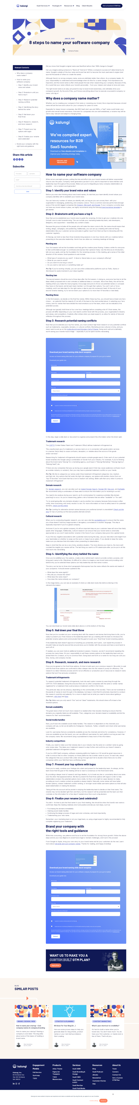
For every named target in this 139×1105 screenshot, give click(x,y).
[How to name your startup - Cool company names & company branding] (32, 1011)
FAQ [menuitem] (94, 1084)
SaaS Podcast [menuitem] (97, 1072)
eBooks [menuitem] (95, 1075)
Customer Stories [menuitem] (99, 1081)
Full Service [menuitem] (37, 1072)
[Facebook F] (19, 1084)
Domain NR (102, 489)
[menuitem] (43, 6)
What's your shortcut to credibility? (105, 1026)
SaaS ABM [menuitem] (76, 1069)
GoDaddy (121, 489)
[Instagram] (16, 1084)
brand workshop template (110, 207)
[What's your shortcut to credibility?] (107, 1011)
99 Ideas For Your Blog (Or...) (65, 1026)
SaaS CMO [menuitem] (77, 1077)
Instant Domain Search (89, 489)
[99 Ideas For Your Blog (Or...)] (69, 1011)
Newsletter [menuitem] (96, 1078)
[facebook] (14, 159)
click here (57, 696)
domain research (55, 489)
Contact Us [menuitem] (116, 1075)
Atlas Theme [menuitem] (57, 1069)
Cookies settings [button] (94, 1100)
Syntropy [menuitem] (36, 1075)
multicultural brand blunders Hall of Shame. (83, 329)
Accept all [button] (103, 1100)
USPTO (52, 445)
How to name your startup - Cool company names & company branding (30, 1027)
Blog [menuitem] (94, 1069)
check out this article (60, 506)
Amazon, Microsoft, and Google (88, 205)
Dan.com (111, 489)
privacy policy (116, 416)
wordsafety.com (100, 520)
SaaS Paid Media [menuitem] (79, 1088)
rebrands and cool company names (67, 844)
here (66, 696)
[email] (22, 159)
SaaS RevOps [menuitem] (78, 1085)
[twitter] (19, 159)
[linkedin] (17, 159)
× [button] (113, 1093)
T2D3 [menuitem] (35, 1078)
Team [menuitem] (114, 1069)
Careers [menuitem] (115, 1072)
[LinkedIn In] (14, 1084)
